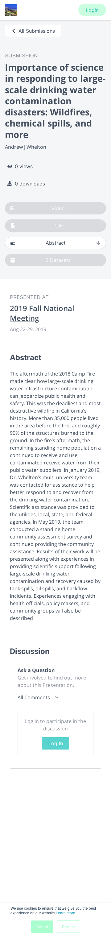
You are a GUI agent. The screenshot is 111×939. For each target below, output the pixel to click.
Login (92, 10)
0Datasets (58, 260)
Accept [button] (42, 926)
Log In (55, 743)
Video (58, 208)
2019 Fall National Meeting (42, 313)
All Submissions (36, 31)
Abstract (56, 243)
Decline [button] (68, 926)
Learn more (65, 912)
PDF (58, 225)
